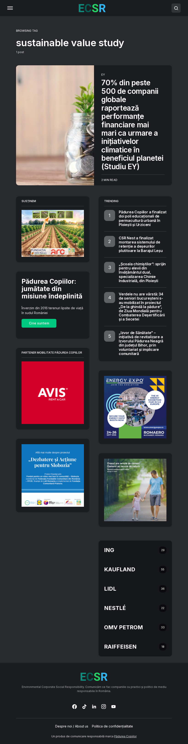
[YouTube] (113, 706)
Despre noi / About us (71, 726)
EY (103, 74)
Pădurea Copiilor (125, 736)
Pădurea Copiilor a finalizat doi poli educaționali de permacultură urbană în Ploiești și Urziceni (142, 218)
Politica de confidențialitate (112, 726)
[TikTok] (84, 706)
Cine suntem (39, 323)
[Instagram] (103, 706)
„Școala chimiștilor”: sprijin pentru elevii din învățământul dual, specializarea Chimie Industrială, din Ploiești (142, 272)
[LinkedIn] (94, 706)
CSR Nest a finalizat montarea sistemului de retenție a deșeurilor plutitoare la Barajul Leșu (141, 244)
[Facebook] (74, 706)
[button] (10, 8)
